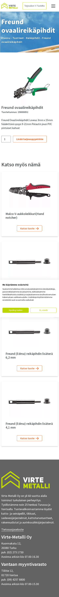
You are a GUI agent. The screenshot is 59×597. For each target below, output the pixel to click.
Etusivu (5, 38)
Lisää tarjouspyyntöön (29, 139)
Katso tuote (27, 228)
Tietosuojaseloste (12, 529)
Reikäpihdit (33, 38)
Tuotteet (18, 38)
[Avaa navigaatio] (53, 6)
